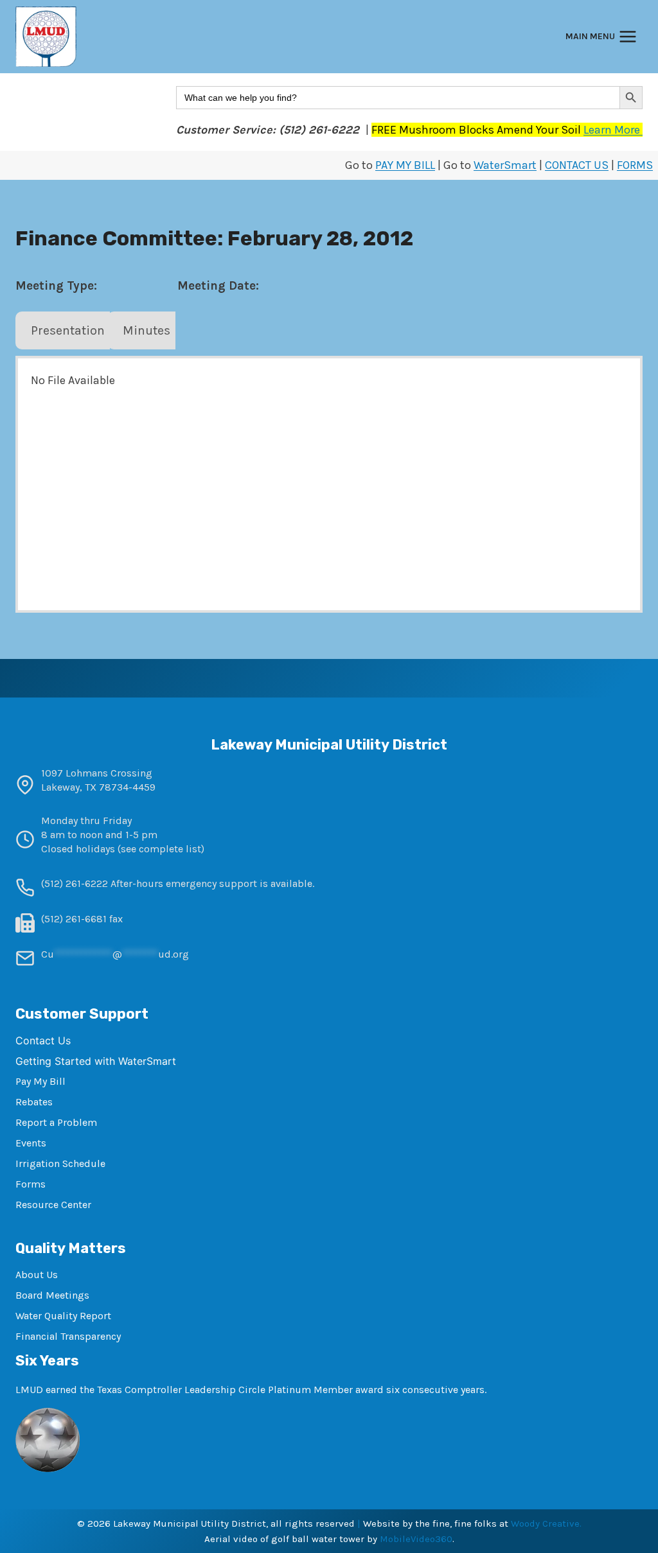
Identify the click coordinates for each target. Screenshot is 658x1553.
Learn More (613, 130)
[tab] (62, 330)
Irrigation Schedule (60, 1163)
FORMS (635, 165)
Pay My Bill (40, 1081)
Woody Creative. (546, 1523)
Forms (30, 1184)
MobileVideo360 (416, 1539)
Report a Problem (56, 1122)
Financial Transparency (68, 1336)
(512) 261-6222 (74, 883)
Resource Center (53, 1204)
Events (30, 1143)
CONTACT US (577, 165)
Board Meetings (52, 1295)
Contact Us (43, 1040)
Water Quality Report (63, 1316)
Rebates (34, 1102)
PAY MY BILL (405, 165)
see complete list (161, 849)
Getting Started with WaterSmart (95, 1061)
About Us (36, 1274)
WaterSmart (505, 165)
